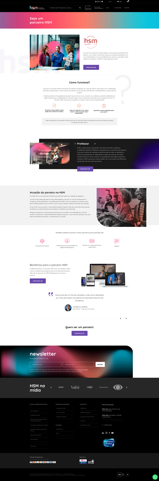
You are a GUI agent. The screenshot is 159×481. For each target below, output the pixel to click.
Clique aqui (105, 415)
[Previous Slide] (75, 144)
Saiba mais (105, 409)
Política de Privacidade (82, 369)
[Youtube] (102, 1)
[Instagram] (98, 1)
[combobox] (65, 8)
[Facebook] (100, 1)
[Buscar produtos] (80, 8)
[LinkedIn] (96, 1)
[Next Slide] (95, 144)
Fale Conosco (108, 425)
